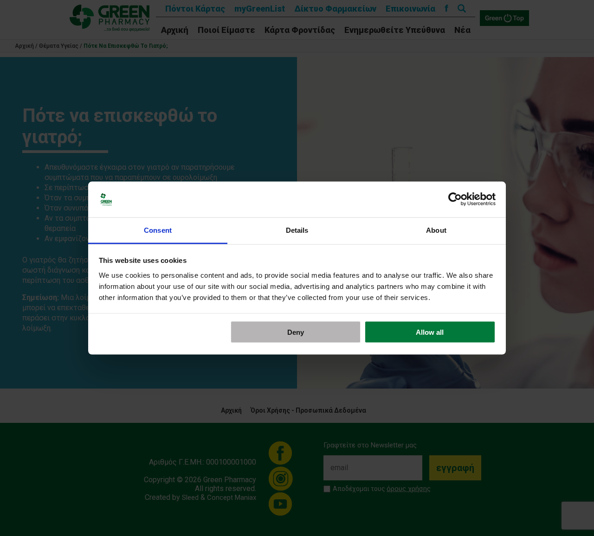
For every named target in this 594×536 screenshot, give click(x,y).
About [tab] (436, 230)
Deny (295, 332)
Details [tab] (297, 230)
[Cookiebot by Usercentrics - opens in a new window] (455, 199)
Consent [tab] (158, 230)
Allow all (430, 332)
